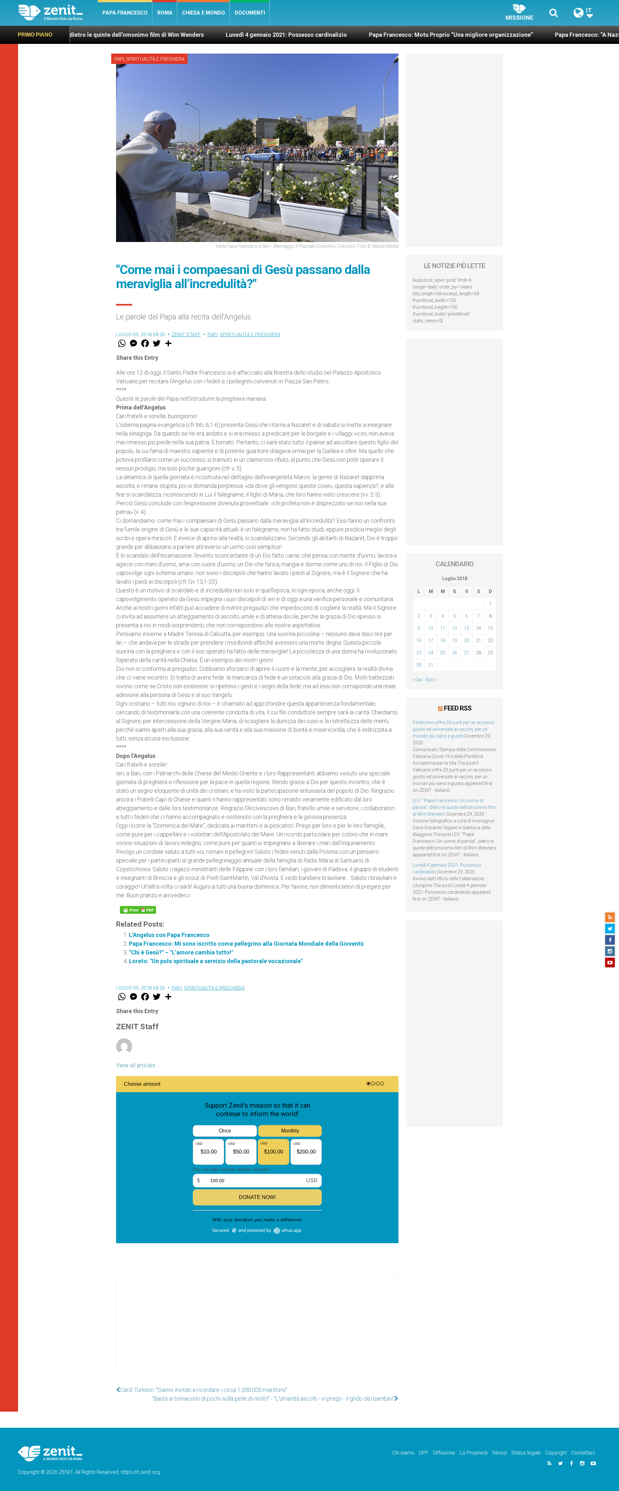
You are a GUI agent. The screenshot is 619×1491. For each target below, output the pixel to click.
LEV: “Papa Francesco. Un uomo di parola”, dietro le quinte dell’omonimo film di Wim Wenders (454, 807)
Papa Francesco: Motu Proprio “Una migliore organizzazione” (379, 34)
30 (418, 665)
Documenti (250, 13)
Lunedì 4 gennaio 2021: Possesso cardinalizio (214, 34)
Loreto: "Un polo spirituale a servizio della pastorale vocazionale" (216, 961)
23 (418, 652)
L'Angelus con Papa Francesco (169, 935)
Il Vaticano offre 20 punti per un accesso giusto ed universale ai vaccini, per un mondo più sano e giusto (454, 729)
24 (430, 652)
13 (466, 628)
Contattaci (583, 1453)
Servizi (499, 1453)
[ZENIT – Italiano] (58, 13)
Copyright (556, 1453)
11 (442, 628)
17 (430, 640)
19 (454, 640)
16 (418, 640)
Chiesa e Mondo (203, 13)
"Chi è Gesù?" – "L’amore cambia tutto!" (181, 952)
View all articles (135, 1065)
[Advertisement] (257, 1327)
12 (454, 628)
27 (466, 652)
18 (442, 640)
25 (442, 652)
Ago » (431, 679)
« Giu (417, 679)
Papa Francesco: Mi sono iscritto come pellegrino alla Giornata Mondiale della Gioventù (246, 943)
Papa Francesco (125, 13)
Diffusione (444, 1453)
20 (466, 640)
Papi (119, 59)
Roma (164, 13)
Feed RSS (457, 708)
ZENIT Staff (186, 334)
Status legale (526, 1453)
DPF (423, 1453)
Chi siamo (403, 1453)
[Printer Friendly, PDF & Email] (138, 910)
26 (454, 652)
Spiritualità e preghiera (155, 59)
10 (430, 628)
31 (430, 665)
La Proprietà (473, 1453)
